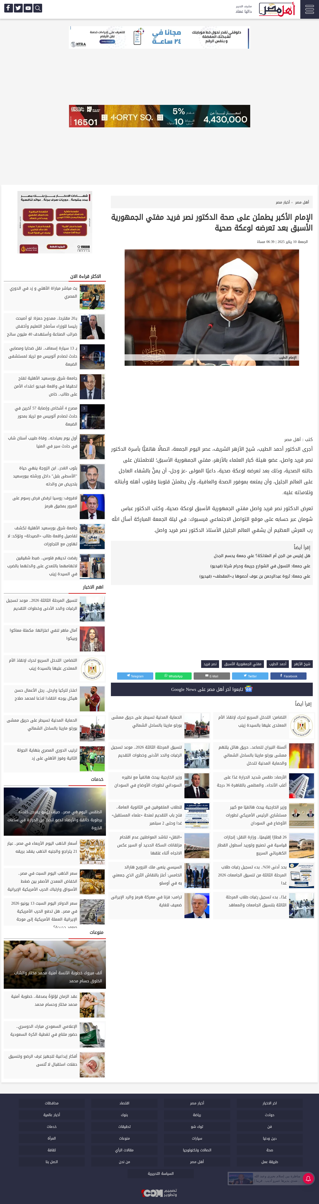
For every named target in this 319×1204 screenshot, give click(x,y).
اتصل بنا (52, 1162)
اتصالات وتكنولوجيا (197, 1150)
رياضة (197, 1115)
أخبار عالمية (51, 1115)
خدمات (52, 1126)
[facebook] (8, 8)
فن (269, 1126)
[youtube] (28, 8)
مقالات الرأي (124, 1150)
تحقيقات (124, 1126)
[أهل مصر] (276, 10)
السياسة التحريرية (161, 1173)
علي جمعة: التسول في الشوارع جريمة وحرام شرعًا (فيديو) (260, 566)
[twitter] (18, 8)
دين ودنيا (270, 1138)
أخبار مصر (197, 1103)
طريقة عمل (269, 1162)
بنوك (124, 1115)
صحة (269, 1150)
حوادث (269, 1115)
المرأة (52, 1138)
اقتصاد (124, 1103)
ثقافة (52, 1150)
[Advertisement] (212, 398)
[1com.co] (159, 1193)
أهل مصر (292, 439)
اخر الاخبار (270, 1103)
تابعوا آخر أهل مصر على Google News (208, 689)
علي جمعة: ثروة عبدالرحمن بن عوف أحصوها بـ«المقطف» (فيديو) (254, 576)
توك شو (197, 1126)
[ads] (159, 38)
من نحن (124, 1162)
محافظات (52, 1103)
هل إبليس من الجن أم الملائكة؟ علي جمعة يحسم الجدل (262, 556)
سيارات (197, 1138)
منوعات (124, 1138)
